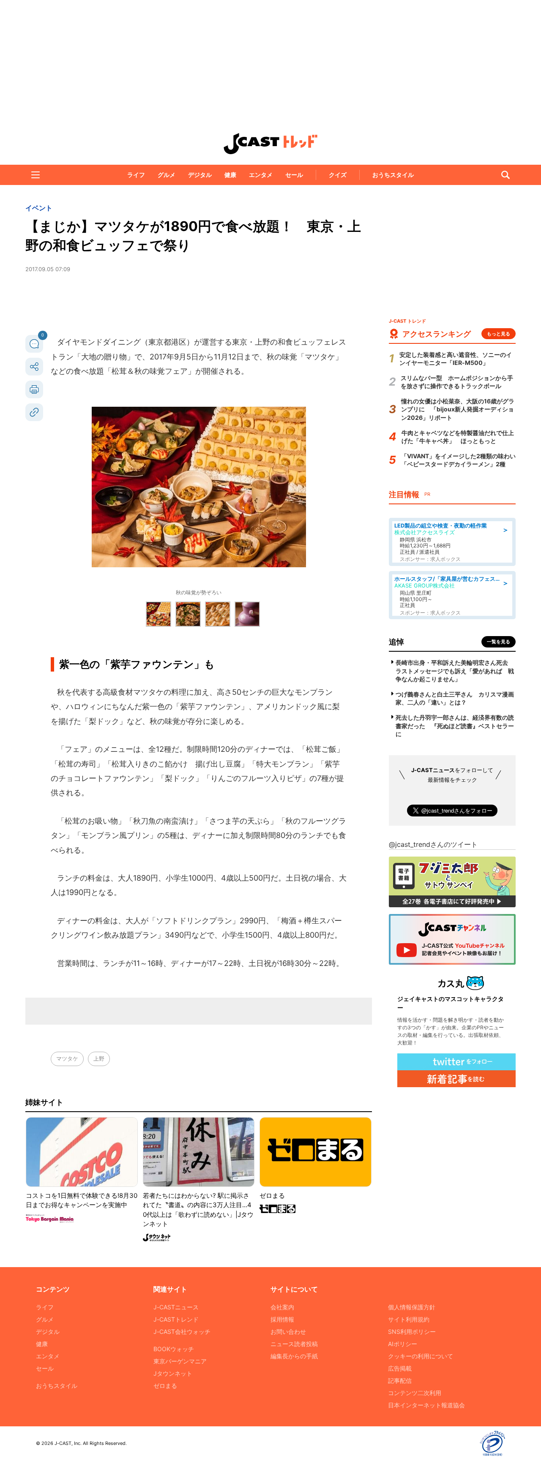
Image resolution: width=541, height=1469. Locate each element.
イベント (38, 208)
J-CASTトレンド (176, 1319)
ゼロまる (165, 1385)
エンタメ (261, 174)
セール (294, 174)
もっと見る (498, 334)
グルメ (166, 174)
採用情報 (282, 1319)
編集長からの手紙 (294, 1356)
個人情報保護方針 (411, 1307)
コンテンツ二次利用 (414, 1392)
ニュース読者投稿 (294, 1343)
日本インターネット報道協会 (426, 1405)
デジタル (200, 174)
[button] (35, 175)
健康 (230, 174)
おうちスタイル (393, 174)
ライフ (136, 174)
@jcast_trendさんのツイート (433, 844)
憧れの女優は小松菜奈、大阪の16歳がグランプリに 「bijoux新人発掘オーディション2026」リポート (457, 409)
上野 (98, 1058)
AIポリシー (402, 1343)
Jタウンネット (172, 1373)
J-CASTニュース (176, 1307)
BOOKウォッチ (173, 1348)
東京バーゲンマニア (180, 1361)
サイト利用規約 (408, 1319)
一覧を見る (498, 642)
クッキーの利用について (420, 1356)
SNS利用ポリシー (412, 1331)
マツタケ (67, 1058)
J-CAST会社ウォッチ (181, 1331)
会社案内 (282, 1307)
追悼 (396, 641)
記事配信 (400, 1380)
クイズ (338, 174)
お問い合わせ (288, 1331)
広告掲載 (400, 1368)
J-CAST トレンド (270, 144)
